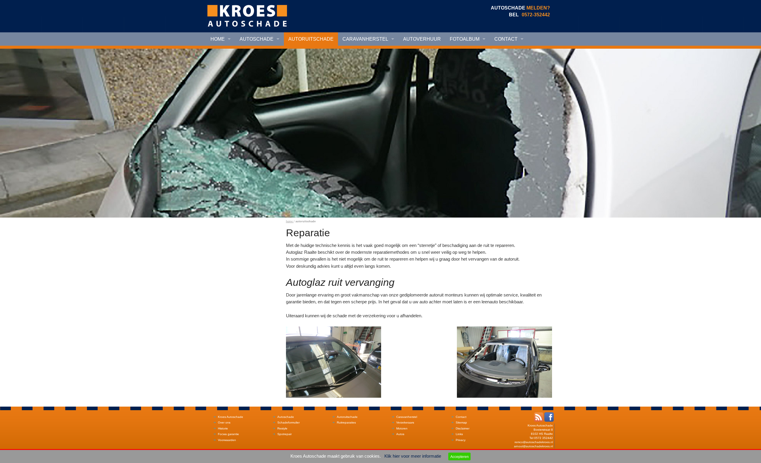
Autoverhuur (422, 39)
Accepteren (459, 457)
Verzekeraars (405, 422)
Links (459, 434)
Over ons (224, 422)
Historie (223, 428)
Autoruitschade (311, 39)
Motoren (402, 428)
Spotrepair (284, 434)
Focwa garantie (228, 434)
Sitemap (461, 422)
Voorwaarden (227, 440)
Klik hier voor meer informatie (412, 456)
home (290, 221)
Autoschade (256, 39)
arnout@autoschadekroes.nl (533, 446)
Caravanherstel (365, 39)
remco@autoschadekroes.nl (534, 442)
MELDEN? (538, 7)
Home (217, 39)
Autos (400, 434)
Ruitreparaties (346, 422)
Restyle (282, 428)
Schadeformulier (288, 422)
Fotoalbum (464, 39)
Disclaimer (462, 428)
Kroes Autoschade (230, 416)
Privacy (461, 440)
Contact (506, 39)
